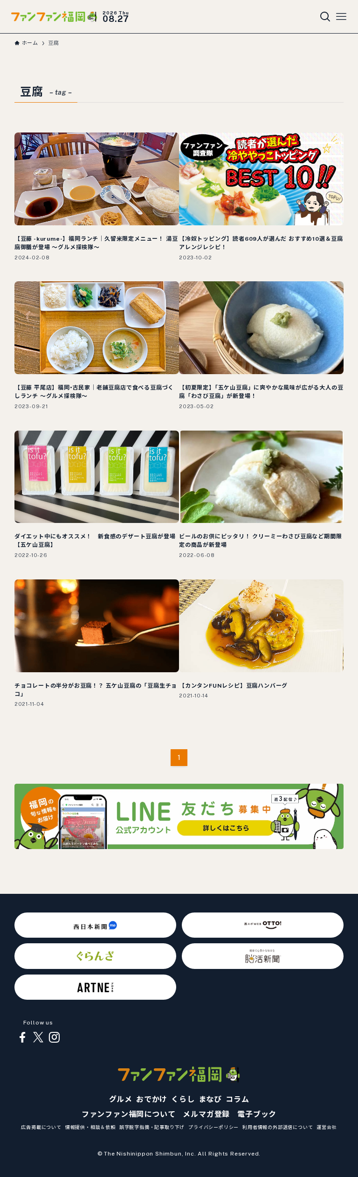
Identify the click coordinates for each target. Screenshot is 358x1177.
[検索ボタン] (325, 16)
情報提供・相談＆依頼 (90, 1127)
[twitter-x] (38, 1037)
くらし (182, 1099)
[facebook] (22, 1037)
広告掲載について (41, 1127)
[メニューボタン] (341, 16)
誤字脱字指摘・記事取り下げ (152, 1127)
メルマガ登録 (206, 1114)
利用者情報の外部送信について (277, 1127)
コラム (237, 1099)
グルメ (120, 1099)
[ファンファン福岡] (54, 16)
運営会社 (327, 1127)
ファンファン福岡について (129, 1114)
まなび (210, 1099)
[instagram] (54, 1037)
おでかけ (151, 1099)
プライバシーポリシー (213, 1127)
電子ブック (256, 1114)
